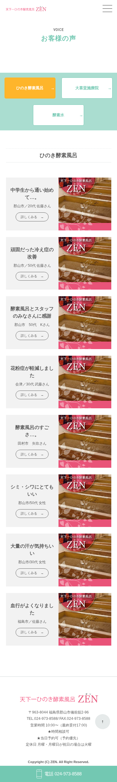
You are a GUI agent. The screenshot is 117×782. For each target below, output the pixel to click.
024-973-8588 (46, 719)
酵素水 (58, 115)
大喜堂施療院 (87, 88)
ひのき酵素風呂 (30, 88)
